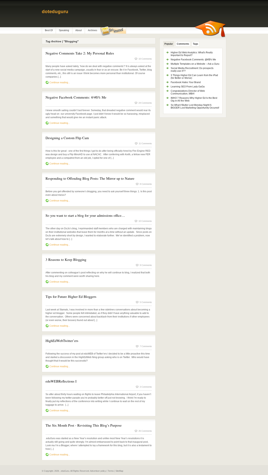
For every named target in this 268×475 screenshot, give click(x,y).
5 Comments (146, 302)
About (78, 30)
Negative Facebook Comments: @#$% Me (76, 97)
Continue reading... (59, 82)
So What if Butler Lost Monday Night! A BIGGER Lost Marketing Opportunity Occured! (195, 106)
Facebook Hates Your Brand (186, 82)
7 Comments (146, 346)
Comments (183, 44)
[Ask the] (113, 31)
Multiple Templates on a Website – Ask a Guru (195, 64)
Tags (195, 44)
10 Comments (145, 59)
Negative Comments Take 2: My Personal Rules (80, 53)
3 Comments (146, 387)
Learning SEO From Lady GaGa (188, 86)
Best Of (49, 30)
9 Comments (146, 265)
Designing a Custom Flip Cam (67, 137)
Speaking (64, 30)
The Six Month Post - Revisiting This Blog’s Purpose (84, 425)
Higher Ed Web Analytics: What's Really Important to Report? (192, 54)
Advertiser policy (98, 471)
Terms (111, 471)
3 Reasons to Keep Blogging (66, 259)
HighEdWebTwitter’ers (62, 340)
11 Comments (145, 143)
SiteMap (119, 471)
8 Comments (146, 184)
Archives (92, 30)
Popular (168, 44)
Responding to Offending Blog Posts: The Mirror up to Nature (90, 178)
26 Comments (145, 431)
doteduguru (55, 11)
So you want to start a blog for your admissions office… (85, 215)
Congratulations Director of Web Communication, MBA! (188, 92)
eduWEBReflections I (61, 381)
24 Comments (145, 103)
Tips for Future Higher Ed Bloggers (71, 296)
